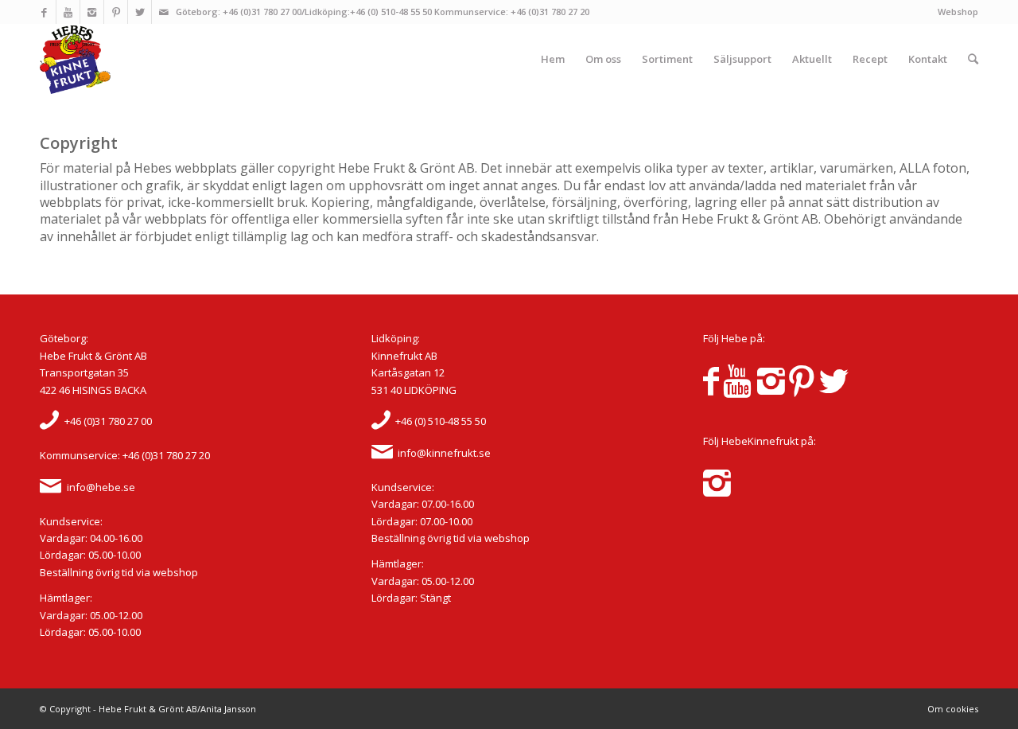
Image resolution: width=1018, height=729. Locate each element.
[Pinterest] (115, 12)
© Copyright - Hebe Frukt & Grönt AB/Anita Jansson (148, 709)
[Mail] (164, 12)
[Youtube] (68, 12)
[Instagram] (91, 12)
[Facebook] (44, 12)
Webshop (958, 12)
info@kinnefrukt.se (444, 453)
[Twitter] (139, 12)
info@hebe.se (101, 487)
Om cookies (952, 709)
